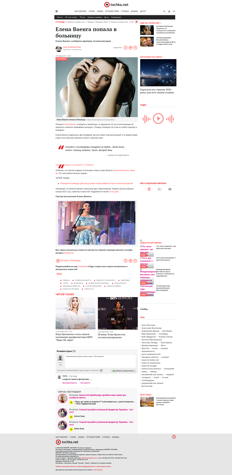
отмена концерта (83, 280)
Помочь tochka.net (76, 22)
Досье (106, 17)
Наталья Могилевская (152, 340)
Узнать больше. (98, 470)
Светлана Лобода (150, 342)
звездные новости (71, 286)
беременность (148, 351)
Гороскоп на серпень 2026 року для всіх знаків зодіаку (157, 91)
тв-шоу (165, 377)
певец (144, 371)
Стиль (92, 11)
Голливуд (163, 334)
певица (66, 280)
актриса (164, 348)
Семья (100, 11)
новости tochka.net (105, 280)
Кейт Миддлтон (149, 337)
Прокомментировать (69, 383)
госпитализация (93, 286)
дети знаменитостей (151, 354)
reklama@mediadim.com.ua (89, 458)
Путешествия (112, 11)
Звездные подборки (94, 17)
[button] (169, 11)
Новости (60, 17)
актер (155, 348)
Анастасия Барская (72, 47)
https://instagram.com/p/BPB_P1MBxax (75, 165)
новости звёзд (114, 286)
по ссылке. (113, 192)
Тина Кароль (166, 342)
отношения (169, 369)
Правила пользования (62, 466)
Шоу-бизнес (80, 11)
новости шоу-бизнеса (98, 283)
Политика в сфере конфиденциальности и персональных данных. (90, 466)
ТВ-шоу (82, 17)
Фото (163, 345)
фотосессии (147, 386)
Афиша (134, 11)
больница (78, 283)
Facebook (82, 266)
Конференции (116, 17)
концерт (165, 357)
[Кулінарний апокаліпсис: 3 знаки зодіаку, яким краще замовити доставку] (147, 402)
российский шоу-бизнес (152, 374)
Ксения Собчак (166, 337)
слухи (156, 377)
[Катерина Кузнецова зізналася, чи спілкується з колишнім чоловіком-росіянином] (147, 30)
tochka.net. (68, 253)
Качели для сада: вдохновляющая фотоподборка (163, 288)
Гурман (125, 11)
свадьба (170, 374)
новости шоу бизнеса (151, 369)
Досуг (143, 11)
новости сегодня (71, 289)
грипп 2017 (89, 289)
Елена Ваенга (69, 124)
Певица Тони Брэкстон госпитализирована (111, 336)
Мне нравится (85, 383)
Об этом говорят (71, 17)
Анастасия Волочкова (152, 328)
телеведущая (148, 380)
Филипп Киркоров (150, 345)
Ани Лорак (167, 331)
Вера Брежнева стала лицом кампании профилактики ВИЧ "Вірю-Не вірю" (74, 337)
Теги (142, 317)
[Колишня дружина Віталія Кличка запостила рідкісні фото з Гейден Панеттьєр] (147, 42)
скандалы (146, 377)
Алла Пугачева (148, 325)
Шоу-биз (145, 348)
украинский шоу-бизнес (152, 383)
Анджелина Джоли (150, 331)
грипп (65, 283)
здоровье (125, 280)
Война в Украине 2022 (98, 22)
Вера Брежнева (149, 334)
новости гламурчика (151, 363)
